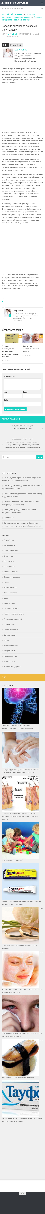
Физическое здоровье (12, 8)
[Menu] (42, 3)
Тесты (6, 640)
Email (25, 392)
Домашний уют (10, 566)
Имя (6, 392)
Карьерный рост (10, 593)
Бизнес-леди (9, 556)
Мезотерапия (9, 518)
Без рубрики (9, 540)
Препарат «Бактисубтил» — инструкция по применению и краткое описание (11, 351)
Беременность (9, 545)
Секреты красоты (11, 630)
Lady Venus (12, 34)
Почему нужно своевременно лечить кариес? (31, 348)
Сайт (6, 400)
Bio (6, 45)
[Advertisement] (22, 108)
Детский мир (9, 561)
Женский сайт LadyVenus (15, 3)
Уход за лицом (9, 651)
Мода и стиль (9, 603)
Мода (6, 598)
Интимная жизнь (10, 588)
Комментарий (9, 376)
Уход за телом (9, 661)
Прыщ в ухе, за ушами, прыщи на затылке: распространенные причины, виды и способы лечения (20, 816)
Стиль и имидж (10, 635)
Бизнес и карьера (11, 551)
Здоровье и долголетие (13, 577)
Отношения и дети (11, 609)
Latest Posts (17, 45)
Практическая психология (14, 614)
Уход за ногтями (10, 656)
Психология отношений (13, 619)
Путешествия (9, 624)
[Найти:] (19, 457)
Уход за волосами (11, 645)
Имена (6, 582)
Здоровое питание (11, 572)
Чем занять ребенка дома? (12, 860)
